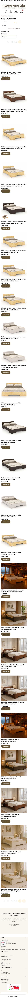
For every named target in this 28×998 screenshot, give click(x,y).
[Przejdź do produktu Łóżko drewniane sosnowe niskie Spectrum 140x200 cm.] (14, 501)
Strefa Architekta (4, 956)
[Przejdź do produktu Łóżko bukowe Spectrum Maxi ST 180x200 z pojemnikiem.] (14, 763)
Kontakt (2, 948)
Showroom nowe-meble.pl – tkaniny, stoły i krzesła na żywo (13, 949)
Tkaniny (2, 957)
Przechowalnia (4, 982)
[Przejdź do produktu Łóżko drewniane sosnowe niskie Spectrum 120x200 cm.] (14, 538)
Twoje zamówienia (5, 979)
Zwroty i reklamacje (5, 960)
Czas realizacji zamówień (6, 959)
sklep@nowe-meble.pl (14, 924)
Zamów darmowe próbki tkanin (7, 955)
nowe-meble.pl (7, 16)
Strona (12, 41)
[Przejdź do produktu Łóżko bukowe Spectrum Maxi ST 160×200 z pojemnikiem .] (14, 800)
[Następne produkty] (19, 901)
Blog (2, 962)
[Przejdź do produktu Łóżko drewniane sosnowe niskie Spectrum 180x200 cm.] (14, 426)
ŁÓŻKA (5, 21)
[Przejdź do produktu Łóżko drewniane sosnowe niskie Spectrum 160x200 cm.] (14, 463)
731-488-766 (14, 925)
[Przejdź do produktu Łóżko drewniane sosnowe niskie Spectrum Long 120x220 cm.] (14, 58)
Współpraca (3, 946)
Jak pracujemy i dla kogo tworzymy (8, 943)
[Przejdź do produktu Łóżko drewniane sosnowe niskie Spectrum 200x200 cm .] (14, 389)
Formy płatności (4, 972)
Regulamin (3, 965)
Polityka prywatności (5, 963)
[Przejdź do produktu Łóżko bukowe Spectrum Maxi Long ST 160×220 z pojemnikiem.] (14, 650)
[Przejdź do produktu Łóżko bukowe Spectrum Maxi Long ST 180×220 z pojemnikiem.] (14, 613)
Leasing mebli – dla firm (6, 973)
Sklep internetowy (12, 996)
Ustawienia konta (4, 980)
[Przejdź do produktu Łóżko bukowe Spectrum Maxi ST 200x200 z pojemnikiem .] (14, 725)
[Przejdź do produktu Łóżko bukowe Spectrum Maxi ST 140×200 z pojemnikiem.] (14, 837)
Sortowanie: (4, 33)
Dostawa (3, 970)
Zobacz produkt (6, 78)
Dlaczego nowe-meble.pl (6, 942)
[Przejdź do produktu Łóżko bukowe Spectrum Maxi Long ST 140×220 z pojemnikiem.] (14, 688)
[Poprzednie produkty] (8, 901)
